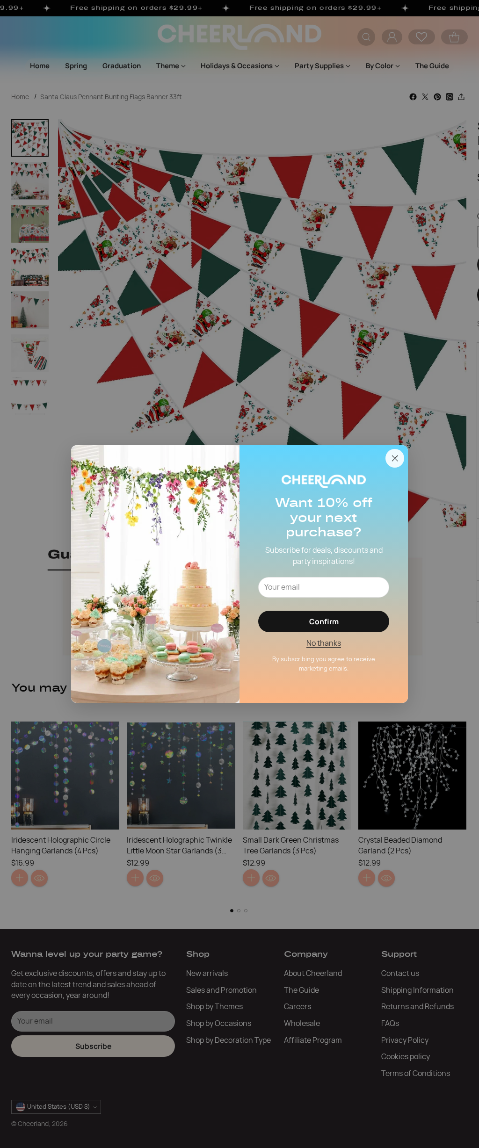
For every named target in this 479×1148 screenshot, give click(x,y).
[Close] (394, 458)
